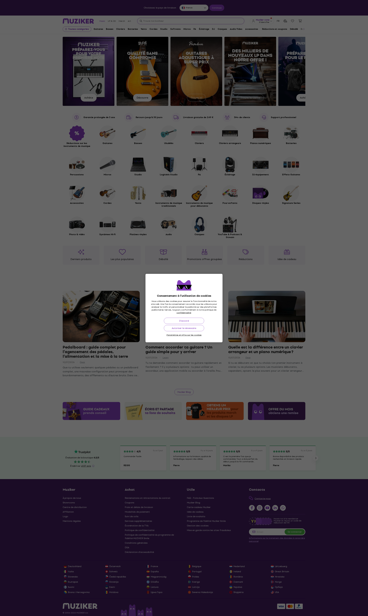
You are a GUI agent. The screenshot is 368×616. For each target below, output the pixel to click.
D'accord (184, 321)
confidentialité (184, 312)
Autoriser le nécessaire (184, 328)
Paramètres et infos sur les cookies (184, 335)
